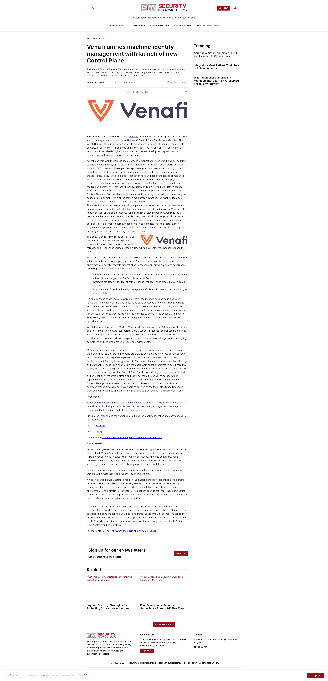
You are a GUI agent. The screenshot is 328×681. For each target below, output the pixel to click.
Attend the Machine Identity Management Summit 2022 (117, 402)
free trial (105, 416)
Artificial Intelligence (208, 25)
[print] (186, 92)
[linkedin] (132, 92)
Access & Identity (183, 25)
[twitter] (137, 92)
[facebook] (128, 92)
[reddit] (142, 92)
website (100, 425)
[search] (94, 8)
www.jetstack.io (147, 531)
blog (99, 431)
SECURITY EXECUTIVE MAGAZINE (142, 663)
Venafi (102, 82)
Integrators (139, 25)
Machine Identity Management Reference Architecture (132, 437)
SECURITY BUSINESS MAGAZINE (172, 663)
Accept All (315, 676)
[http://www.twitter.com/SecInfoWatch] (202, 646)
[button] (89, 8)
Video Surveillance (160, 25)
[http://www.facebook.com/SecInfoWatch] (195, 646)
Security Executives (118, 25)
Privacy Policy (83, 675)
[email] (146, 92)
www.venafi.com (124, 531)
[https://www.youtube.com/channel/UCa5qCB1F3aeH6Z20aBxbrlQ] (205, 646)
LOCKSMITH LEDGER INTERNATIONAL (203, 663)
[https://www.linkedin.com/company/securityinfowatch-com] (198, 646)
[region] (164, 675)
